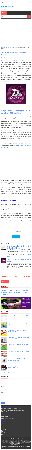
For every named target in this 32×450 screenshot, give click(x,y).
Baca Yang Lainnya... (6, 373)
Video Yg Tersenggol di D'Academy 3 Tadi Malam (15, 60)
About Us (10, 438)
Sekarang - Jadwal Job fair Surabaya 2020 (18, 315)
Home (16, 276)
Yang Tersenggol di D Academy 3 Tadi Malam (12, 57)
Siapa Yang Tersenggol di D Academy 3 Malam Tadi (16, 112)
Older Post (27, 276)
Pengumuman (8, 54)
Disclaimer (15, 438)
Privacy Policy (21, 438)
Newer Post (5, 276)
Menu (4, 13)
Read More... (19, 268)
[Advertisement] (16, 32)
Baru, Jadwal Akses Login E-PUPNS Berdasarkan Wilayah (19, 247)
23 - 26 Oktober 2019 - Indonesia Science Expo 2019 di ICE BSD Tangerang (14, 292)
